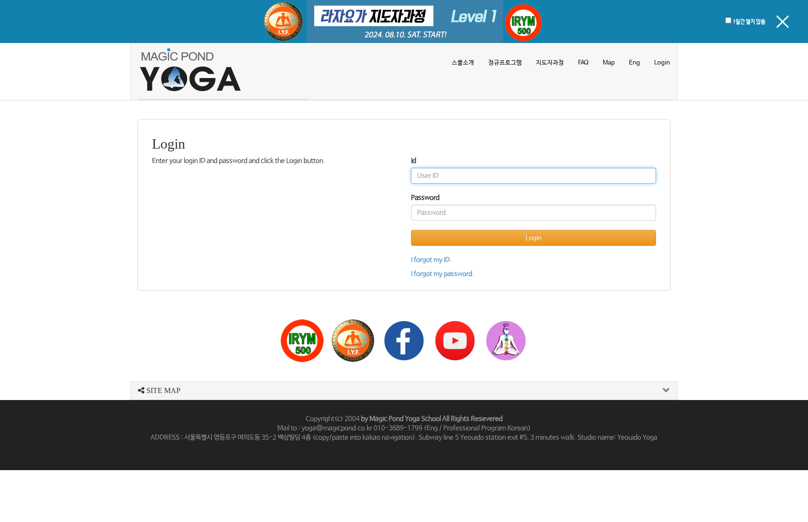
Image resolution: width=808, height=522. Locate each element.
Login (662, 62)
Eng (634, 62)
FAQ (583, 62)
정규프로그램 (505, 62)
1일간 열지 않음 (749, 22)
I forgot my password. (442, 274)
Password (425, 197)
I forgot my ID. (431, 260)
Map (609, 62)
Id (413, 160)
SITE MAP (162, 390)
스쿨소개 (463, 62)
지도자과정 (550, 62)
